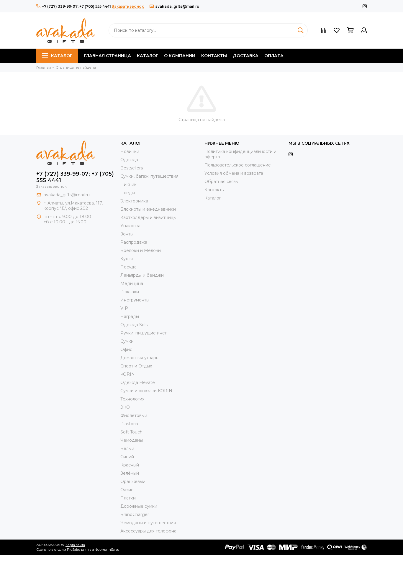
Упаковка (130, 225)
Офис (126, 349)
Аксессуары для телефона (148, 531)
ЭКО (125, 407)
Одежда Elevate (137, 382)
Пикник (128, 184)
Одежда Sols (134, 324)
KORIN (127, 374)
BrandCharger (134, 514)
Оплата (274, 55)
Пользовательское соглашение (237, 165)
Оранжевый (132, 481)
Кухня (126, 258)
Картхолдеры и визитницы (148, 217)
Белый (127, 448)
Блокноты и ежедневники (148, 209)
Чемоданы (131, 440)
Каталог (61, 55)
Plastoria (129, 423)
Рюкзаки (129, 291)
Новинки (129, 151)
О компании (179, 55)
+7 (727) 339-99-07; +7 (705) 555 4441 (76, 6)
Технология (132, 399)
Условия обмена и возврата (233, 173)
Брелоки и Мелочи (140, 250)
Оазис (126, 489)
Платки (128, 498)
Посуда (128, 267)
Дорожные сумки (138, 506)
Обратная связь (221, 181)
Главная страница (107, 55)
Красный (129, 465)
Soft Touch (131, 432)
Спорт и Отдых (136, 366)
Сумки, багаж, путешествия (149, 176)
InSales (113, 549)
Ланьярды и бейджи (142, 275)
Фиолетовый (133, 415)
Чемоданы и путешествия (148, 522)
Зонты (126, 234)
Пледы (127, 192)
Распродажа (133, 242)
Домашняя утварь (139, 357)
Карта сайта (75, 545)
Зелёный (129, 473)
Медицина (131, 283)
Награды (129, 316)
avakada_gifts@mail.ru (177, 6)
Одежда (129, 159)
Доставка (245, 55)
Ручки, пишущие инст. (144, 333)
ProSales (73, 549)
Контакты (214, 55)
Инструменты (134, 300)
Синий (127, 456)
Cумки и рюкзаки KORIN (146, 390)
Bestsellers (131, 168)
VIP (124, 308)
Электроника (134, 201)
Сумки (127, 341)
